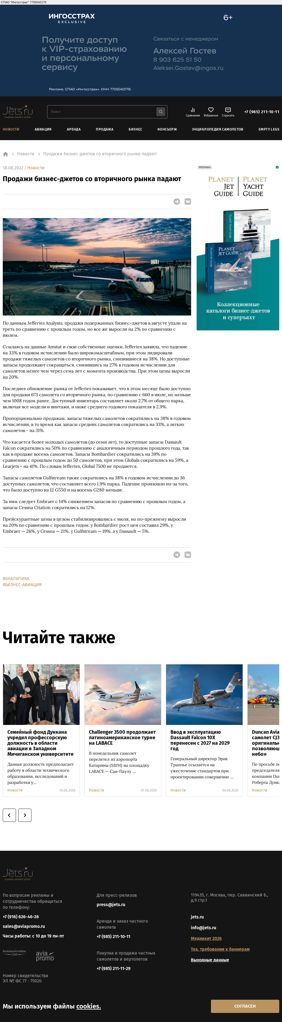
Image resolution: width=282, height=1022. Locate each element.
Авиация (43, 129)
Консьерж (167, 129)
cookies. (88, 1006)
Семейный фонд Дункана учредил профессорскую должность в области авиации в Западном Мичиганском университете (40, 743)
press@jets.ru (111, 904)
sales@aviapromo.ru (24, 926)
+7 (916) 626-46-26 (21, 916)
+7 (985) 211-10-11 (261, 111)
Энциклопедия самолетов (217, 129)
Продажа (104, 129)
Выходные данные (210, 960)
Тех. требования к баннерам (220, 949)
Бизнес (135, 129)
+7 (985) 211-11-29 (114, 968)
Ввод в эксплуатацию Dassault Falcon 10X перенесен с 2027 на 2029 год (200, 740)
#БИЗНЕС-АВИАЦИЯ (22, 584)
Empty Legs (269, 129)
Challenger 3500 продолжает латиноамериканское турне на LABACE (122, 737)
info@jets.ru (203, 927)
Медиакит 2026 (206, 938)
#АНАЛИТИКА (16, 578)
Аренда (74, 129)
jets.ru (197, 917)
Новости (11, 129)
